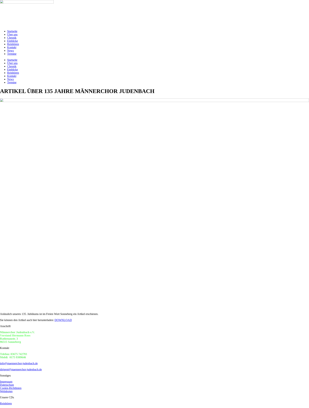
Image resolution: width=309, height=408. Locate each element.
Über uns (12, 34)
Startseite (12, 31)
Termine (11, 53)
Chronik (11, 37)
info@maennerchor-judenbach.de (19, 363)
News (10, 50)
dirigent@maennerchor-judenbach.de (21, 369)
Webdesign (6, 391)
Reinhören (13, 44)
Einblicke (12, 40)
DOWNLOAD (63, 320)
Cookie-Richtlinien (10, 388)
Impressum (6, 381)
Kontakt (11, 47)
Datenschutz (7, 384)
